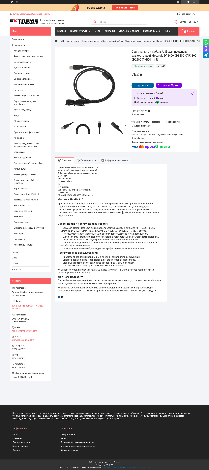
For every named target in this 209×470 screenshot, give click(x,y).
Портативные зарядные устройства (25, 102)
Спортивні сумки (21, 222)
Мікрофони (19, 138)
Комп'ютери (19, 217)
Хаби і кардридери (22, 158)
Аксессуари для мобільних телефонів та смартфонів (26, 145)
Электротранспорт (23, 62)
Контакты (109, 31)
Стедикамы (19, 152)
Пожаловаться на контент (112, 467)
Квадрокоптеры (21, 51)
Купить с (166, 85)
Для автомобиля (22, 67)
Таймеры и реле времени (26, 200)
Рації (16, 115)
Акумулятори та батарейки (26, 96)
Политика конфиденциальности (137, 467)
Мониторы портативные (25, 174)
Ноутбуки (18, 90)
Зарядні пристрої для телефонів (29, 163)
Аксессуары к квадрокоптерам (28, 56)
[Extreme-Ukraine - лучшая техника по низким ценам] (24, 21)
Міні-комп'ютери (21, 121)
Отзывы (15, 263)
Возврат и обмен (152, 31)
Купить (145, 85)
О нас (97, 31)
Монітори (18, 233)
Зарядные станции (23, 211)
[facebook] (59, 298)
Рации (64, 438)
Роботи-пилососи (22, 205)
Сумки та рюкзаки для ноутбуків (29, 228)
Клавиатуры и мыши (23, 245)
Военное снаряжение (24, 84)
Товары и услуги (78, 31)
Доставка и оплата (129, 31)
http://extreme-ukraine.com (24, 331)
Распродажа (18, 39)
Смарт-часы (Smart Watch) (26, 194)
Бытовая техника (22, 73)
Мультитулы (20, 169)
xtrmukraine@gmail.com (23, 340)
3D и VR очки (20, 127)
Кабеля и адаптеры (91, 41)
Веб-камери (19, 239)
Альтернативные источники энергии (78, 446)
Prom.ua (117, 462)
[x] (62, 298)
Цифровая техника (71, 41)
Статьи (15, 252)
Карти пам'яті (20, 188)
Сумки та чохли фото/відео (27, 132)
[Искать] (95, 22)
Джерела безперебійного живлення (26, 181)
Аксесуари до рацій (23, 110)
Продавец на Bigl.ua (104, 465)
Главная (61, 31)
